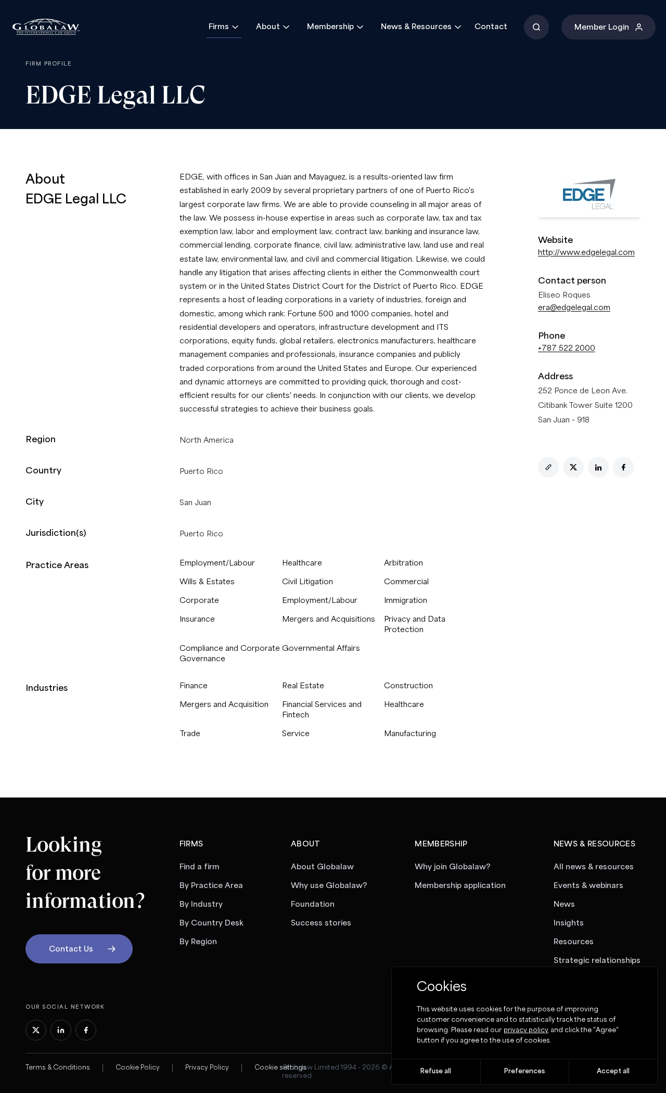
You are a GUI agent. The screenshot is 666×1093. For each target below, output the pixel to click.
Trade (190, 734)
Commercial (406, 582)
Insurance (197, 619)
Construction (408, 686)
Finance (194, 686)
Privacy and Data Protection (414, 625)
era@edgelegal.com (574, 308)
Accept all (613, 1071)
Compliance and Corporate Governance (230, 654)
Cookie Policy (138, 1067)
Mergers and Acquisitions (328, 619)
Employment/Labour (217, 563)
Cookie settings (280, 1067)
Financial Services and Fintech (322, 710)
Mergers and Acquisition (224, 705)
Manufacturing (410, 734)
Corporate (199, 601)
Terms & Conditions (57, 1067)
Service (296, 734)
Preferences (524, 1071)
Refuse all (435, 1071)
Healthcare (302, 563)
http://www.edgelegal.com (586, 252)
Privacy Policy (207, 1067)
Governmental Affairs (321, 648)
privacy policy (526, 1030)
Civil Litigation (307, 582)
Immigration (405, 601)
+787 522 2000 (566, 348)
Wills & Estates (207, 582)
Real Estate (303, 686)
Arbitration (403, 563)
